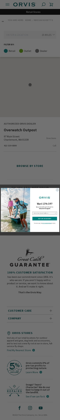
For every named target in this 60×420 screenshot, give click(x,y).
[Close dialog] (57, 190)
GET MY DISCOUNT (44, 219)
